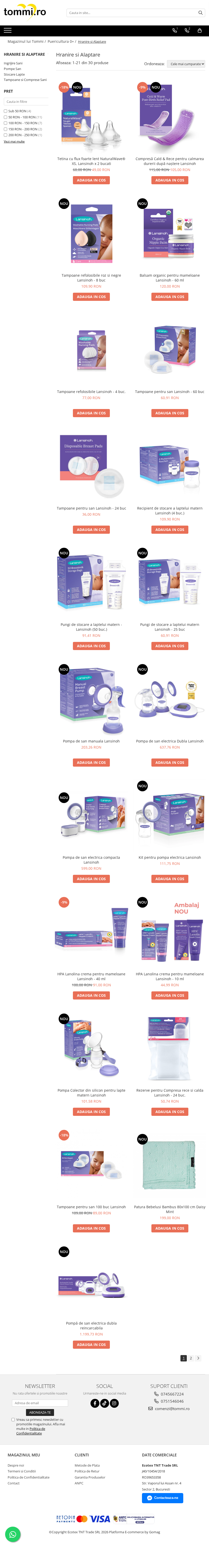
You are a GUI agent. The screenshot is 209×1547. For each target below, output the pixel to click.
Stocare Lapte (14, 74)
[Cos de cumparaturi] (199, 30)
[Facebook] (94, 1403)
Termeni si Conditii (22, 1471)
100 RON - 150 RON (22, 123)
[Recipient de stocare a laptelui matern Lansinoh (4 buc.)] (170, 466)
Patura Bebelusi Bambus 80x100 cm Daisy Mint (169, 1209)
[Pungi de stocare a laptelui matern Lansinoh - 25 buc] (170, 583)
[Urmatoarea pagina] (198, 1358)
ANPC (79, 1483)
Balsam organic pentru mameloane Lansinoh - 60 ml (170, 278)
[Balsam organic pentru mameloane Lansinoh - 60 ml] (170, 233)
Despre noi (16, 1465)
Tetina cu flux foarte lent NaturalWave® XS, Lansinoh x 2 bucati (91, 161)
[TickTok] (104, 1403)
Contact (14, 1483)
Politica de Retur (87, 1471)
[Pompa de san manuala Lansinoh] (91, 699)
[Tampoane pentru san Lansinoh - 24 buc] (91, 466)
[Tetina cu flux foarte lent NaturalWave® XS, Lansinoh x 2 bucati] (91, 117)
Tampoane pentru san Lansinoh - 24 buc (91, 508)
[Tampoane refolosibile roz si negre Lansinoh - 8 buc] (91, 233)
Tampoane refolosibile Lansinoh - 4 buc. (91, 391)
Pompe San (12, 68)
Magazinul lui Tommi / (27, 41)
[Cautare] (200, 13)
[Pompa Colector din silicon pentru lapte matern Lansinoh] (91, 1049)
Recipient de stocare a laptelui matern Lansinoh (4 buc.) (170, 510)
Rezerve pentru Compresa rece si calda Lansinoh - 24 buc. (169, 1093)
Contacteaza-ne (166, 1498)
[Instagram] (114, 1403)
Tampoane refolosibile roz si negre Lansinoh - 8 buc (91, 278)
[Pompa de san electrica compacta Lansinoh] (91, 816)
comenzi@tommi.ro (172, 1408)
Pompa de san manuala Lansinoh (91, 741)
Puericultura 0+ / (62, 41)
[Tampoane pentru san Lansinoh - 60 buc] (170, 350)
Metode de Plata (87, 1465)
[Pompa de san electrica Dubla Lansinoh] (170, 699)
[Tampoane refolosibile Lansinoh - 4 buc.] (91, 350)
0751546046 (172, 1401)
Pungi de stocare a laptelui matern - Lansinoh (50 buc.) (91, 627)
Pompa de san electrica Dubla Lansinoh (170, 741)
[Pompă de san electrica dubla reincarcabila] (91, 1281)
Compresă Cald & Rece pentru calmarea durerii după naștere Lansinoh (170, 161)
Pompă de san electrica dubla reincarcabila (91, 1325)
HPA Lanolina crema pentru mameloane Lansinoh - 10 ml (170, 976)
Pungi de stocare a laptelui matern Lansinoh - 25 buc (169, 627)
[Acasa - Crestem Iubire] (29, 13)
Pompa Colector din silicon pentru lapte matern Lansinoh (91, 1093)
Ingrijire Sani (13, 63)
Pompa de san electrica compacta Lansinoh (91, 860)
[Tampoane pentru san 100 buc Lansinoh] (91, 1165)
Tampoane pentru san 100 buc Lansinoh (91, 1206)
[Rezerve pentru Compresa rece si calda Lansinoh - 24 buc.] (170, 1049)
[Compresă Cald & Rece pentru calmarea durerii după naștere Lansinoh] (170, 117)
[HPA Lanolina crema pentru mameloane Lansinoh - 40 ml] (91, 932)
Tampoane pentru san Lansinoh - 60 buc (169, 391)
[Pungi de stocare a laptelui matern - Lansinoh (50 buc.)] (91, 583)
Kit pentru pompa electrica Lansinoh (170, 857)
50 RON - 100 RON (22, 117)
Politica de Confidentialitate (30, 1431)
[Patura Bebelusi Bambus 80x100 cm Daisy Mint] (170, 1165)
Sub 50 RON (17, 111)
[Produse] (8, 32)
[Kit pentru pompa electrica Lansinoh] (170, 816)
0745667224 (172, 1394)
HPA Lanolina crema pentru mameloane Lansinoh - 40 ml (91, 976)
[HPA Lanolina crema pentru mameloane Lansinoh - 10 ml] (170, 932)
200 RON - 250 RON (22, 135)
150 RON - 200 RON (22, 129)
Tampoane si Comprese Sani (25, 79)
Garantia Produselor (90, 1477)
